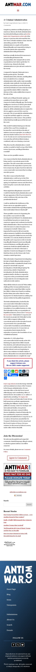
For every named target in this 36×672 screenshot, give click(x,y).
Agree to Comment (18, 458)
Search (9, 625)
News (9, 600)
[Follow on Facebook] (13, 645)
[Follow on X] (18, 645)
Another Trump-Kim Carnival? (13, 525)
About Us (10, 620)
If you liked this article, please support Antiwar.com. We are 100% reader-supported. (18, 363)
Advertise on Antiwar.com (18, 492)
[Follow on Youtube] (22, 645)
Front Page (11, 589)
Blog (9, 594)
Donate (10, 630)
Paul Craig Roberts (11, 23)
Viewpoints (11, 605)
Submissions (12, 614)
